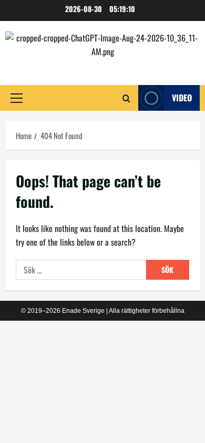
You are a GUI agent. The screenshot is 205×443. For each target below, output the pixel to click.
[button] (16, 98)
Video (182, 97)
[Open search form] (126, 98)
